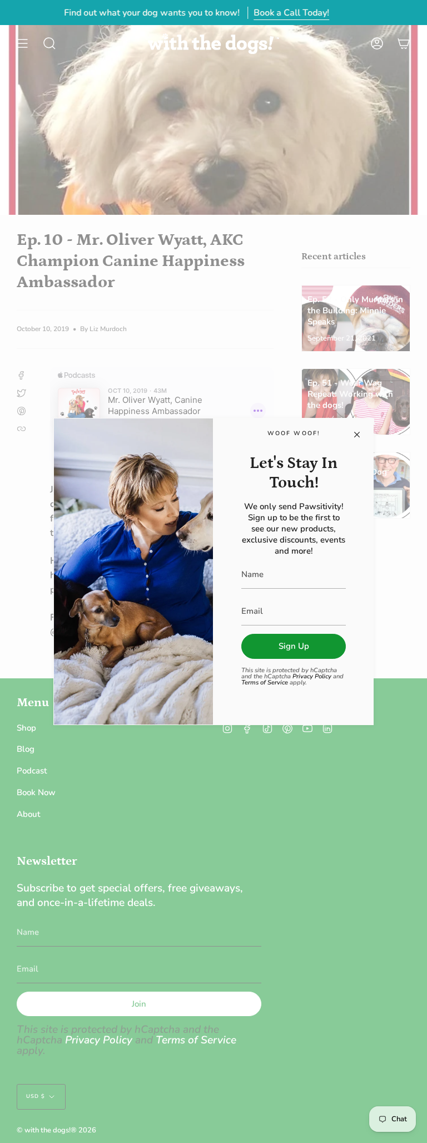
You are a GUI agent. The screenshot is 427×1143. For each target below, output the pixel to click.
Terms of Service (264, 682)
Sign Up (294, 646)
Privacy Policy (311, 676)
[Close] (357, 434)
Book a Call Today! (291, 13)
